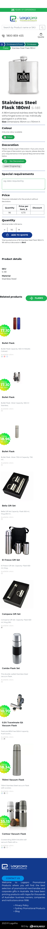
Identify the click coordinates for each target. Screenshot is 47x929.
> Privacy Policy (21, 905)
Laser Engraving (12, 166)
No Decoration (17, 161)
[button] (23, 75)
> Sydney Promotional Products (29, 908)
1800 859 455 (15, 35)
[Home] (23, 20)
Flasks (39, 298)
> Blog (16, 911)
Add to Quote (19, 235)
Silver (10, 137)
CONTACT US (13, 878)
